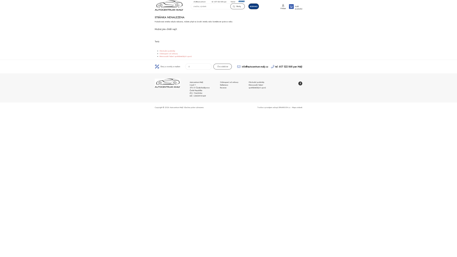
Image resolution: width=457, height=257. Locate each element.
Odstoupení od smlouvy (168, 53)
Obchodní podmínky (167, 51)
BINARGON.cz (284, 107)
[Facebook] (300, 83)
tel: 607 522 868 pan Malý (219, 2)
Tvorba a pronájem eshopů (267, 107)
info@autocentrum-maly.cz (200, 2)
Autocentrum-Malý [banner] (169, 5)
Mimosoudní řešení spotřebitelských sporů (175, 56)
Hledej (238, 6)
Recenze (223, 87)
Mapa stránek (297, 107)
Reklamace (224, 85)
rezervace (254, 6)
